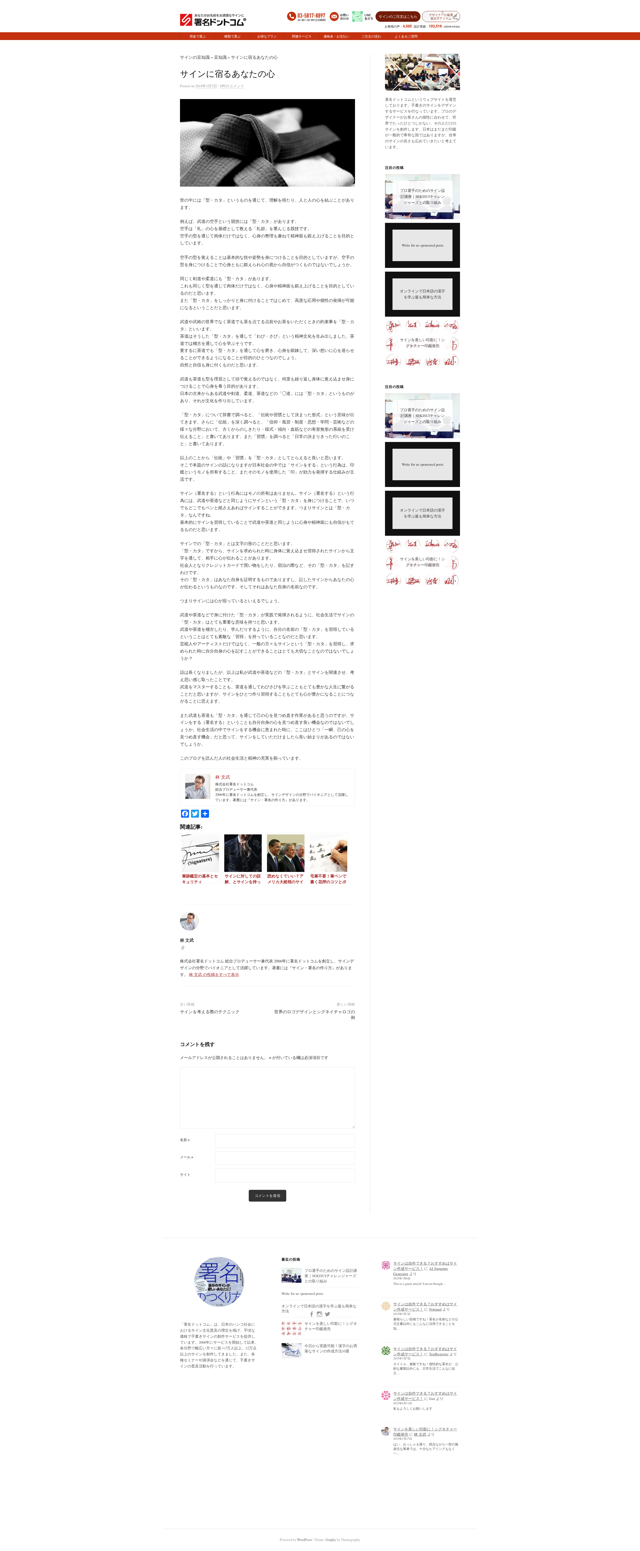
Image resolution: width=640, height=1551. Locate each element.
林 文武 (420, 1434)
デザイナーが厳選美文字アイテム (441, 16)
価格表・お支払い (337, 36)
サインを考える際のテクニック (210, 1011)
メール (186, 1157)
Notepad (435, 1309)
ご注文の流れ (371, 36)
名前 (185, 1140)
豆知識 (220, 57)
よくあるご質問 (406, 36)
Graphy (331, 1539)
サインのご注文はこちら (398, 16)
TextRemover (438, 1353)
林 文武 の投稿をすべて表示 (214, 974)
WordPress (304, 1539)
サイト (185, 1174)
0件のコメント (232, 85)
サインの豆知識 (195, 57)
